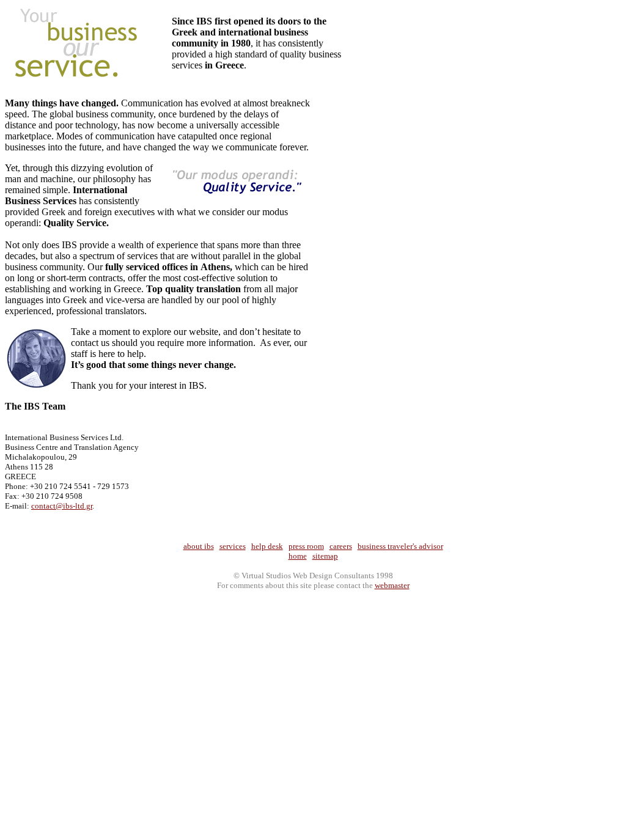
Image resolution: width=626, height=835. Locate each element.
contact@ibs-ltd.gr (61, 505)
